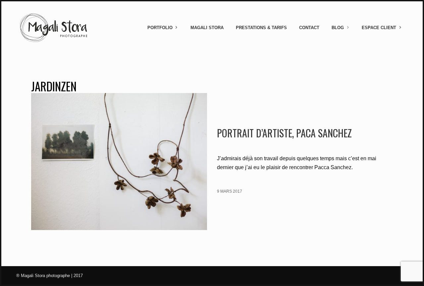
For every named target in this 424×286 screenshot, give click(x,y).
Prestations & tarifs (261, 27)
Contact (309, 27)
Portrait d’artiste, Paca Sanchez (284, 132)
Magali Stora (207, 27)
